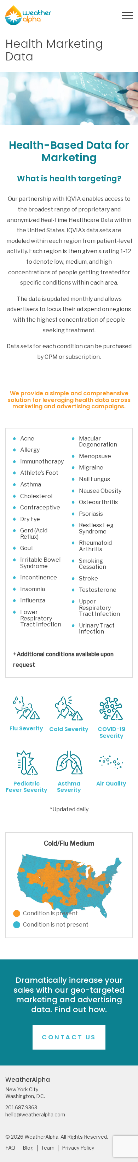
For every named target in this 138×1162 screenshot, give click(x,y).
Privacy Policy (78, 1148)
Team (47, 1148)
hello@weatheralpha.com (35, 1114)
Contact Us (69, 1037)
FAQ (10, 1148)
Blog (28, 1148)
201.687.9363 (21, 1107)
